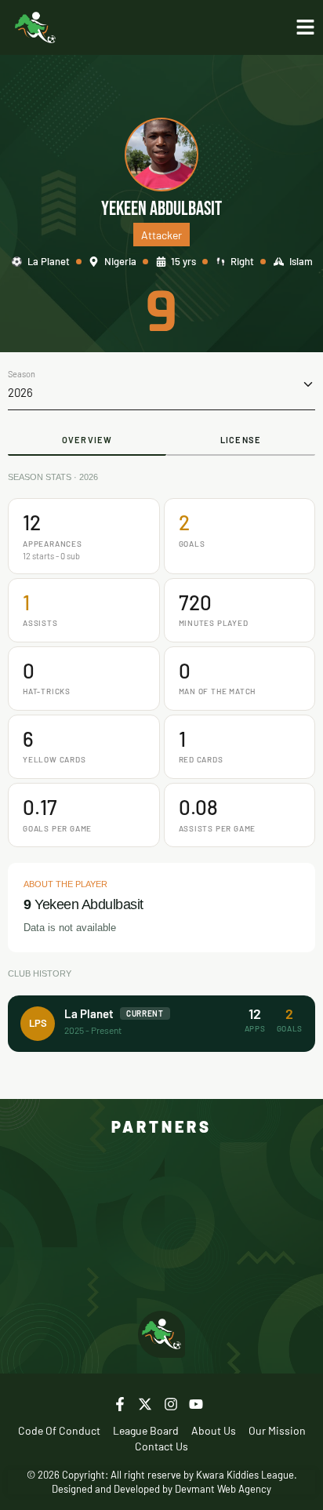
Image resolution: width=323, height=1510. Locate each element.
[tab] (87, 441)
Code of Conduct (59, 1430)
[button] (161, 385)
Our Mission (277, 1430)
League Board (146, 1430)
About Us (213, 1430)
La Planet (48, 261)
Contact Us (161, 1446)
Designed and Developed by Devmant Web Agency (161, 1489)
